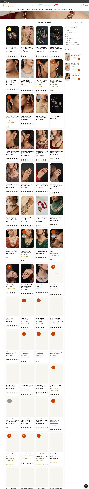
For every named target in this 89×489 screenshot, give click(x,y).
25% (67, 34)
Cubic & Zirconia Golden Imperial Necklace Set (55, 455)
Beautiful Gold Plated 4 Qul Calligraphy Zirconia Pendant (27, 251)
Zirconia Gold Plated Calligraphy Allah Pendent (41, 218)
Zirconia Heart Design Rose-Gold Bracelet (56, 352)
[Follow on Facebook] (2, 2)
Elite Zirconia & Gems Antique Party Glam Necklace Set (42, 152)
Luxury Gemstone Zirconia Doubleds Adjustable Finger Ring (56, 320)
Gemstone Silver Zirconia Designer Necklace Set (11, 455)
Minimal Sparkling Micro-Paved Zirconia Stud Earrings (56, 81)
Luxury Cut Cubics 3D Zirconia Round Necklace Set (27, 387)
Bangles (28, 9)
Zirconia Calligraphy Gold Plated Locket (12, 250)
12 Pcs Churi (69, 30)
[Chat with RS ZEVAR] (86, 486)
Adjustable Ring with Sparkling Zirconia (26, 185)
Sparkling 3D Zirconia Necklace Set (12, 185)
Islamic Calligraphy (62, 9)
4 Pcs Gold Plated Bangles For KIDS (75, 74)
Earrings (70, 9)
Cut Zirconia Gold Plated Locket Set (11, 386)
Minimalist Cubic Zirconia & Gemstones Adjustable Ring (56, 185)
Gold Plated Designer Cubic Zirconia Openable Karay (27, 218)
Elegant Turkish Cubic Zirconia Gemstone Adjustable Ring (27, 286)
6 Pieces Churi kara (71, 42)
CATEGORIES (46, 5)
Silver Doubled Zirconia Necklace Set (41, 319)
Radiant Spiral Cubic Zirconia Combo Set (56, 115)
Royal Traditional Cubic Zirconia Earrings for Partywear (12, 81)
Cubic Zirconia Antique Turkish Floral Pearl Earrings (27, 152)
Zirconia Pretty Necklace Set (25, 352)
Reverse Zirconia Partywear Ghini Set (41, 386)
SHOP (40, 5)
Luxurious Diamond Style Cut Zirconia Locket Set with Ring (41, 116)
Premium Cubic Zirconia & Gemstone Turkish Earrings (27, 116)
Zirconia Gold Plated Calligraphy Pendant (56, 218)
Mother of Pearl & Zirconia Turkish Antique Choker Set (11, 218)
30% (68, 36)
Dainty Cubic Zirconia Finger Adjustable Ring (42, 185)
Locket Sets (34, 9)
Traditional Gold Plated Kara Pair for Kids (76, 54)
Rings (55, 9)
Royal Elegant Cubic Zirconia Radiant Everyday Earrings (41, 81)
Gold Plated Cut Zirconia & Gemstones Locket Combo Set (12, 420)
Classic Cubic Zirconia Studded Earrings (12, 152)
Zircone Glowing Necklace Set (11, 352)
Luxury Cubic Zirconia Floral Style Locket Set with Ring (42, 420)
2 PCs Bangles (70, 32)
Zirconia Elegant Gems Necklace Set (56, 152)
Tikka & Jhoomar (21, 9)
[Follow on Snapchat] (6, 2)
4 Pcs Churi (69, 38)
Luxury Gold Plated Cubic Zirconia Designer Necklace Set (41, 455)
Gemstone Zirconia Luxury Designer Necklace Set (55, 420)
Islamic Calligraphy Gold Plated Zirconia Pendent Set (56, 49)
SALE (55, 5)
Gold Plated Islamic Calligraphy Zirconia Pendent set (41, 49)
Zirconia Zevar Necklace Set (40, 285)
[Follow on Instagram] (4, 2)
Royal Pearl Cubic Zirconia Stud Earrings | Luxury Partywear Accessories (12, 117)
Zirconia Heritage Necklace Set (26, 319)
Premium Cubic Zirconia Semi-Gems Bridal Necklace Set (26, 420)
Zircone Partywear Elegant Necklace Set (41, 250)
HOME (33, 5)
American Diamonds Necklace (73, 44)
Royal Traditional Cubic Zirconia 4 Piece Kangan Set (27, 49)
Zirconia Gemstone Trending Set (41, 352)
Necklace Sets (48, 9)
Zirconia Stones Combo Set (10, 319)
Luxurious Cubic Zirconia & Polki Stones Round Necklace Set (27, 82)
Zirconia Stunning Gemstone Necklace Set (27, 454)
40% (68, 40)
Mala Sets (41, 9)
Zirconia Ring (10, 284)
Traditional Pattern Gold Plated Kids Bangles (75, 65)
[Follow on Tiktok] (8, 2)
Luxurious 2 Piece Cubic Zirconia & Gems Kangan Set (12, 49)
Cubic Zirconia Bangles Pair (54, 285)
